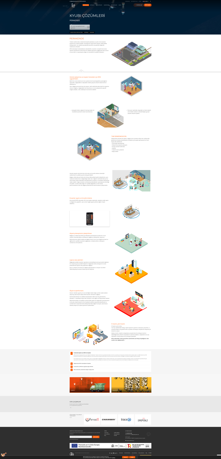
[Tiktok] (117, 453)
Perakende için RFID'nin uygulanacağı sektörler (83, 366)
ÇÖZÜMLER (86, 32)
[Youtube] (110, 453)
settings (113, 457)
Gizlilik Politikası (116, 432)
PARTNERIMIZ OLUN (134, 1)
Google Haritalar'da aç (130, 440)
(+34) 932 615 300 (82, 1)
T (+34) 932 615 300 (128, 433)
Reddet (132, 457)
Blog (105, 435)
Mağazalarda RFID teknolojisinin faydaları (82, 363)
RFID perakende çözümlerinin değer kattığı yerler (84, 369)
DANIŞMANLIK (127, 1)
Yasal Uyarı (106, 432)
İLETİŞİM (140, 1)
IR (88, 27)
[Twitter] (111, 453)
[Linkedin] (113, 453)
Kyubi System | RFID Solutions (76, 32)
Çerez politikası (107, 434)
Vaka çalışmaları (117, 434)
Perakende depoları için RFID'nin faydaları (82, 352)
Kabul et (125, 457)
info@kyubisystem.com (74, 1)
